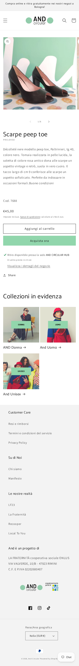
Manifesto (15, 478)
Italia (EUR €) (38, 636)
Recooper (14, 524)
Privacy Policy (17, 442)
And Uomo (48, 347)
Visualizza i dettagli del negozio (28, 266)
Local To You (16, 533)
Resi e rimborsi (18, 424)
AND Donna (12, 347)
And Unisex (12, 394)
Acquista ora (39, 241)
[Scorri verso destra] (49, 121)
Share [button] (12, 275)
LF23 (11, 505)
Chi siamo (15, 469)
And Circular (33, 658)
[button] (5, 20)
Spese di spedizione (30, 216)
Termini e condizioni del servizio (30, 433)
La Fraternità (17, 514)
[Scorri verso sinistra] (30, 121)
